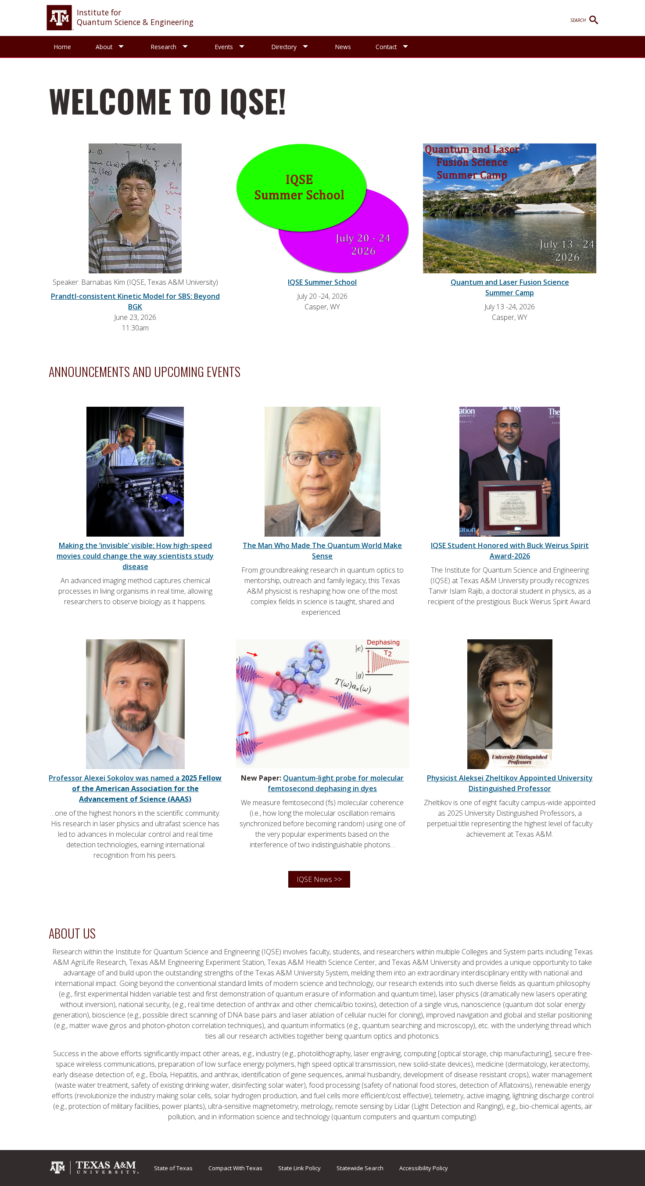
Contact (386, 47)
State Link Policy (299, 1168)
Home (62, 47)
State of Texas (173, 1168)
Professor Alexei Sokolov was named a (135, 788)
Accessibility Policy (423, 1168)
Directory (284, 47)
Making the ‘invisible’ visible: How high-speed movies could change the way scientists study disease (135, 556)
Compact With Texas (235, 1168)
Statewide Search (360, 1168)
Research (163, 47)
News (343, 47)
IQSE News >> (319, 879)
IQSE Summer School (322, 282)
